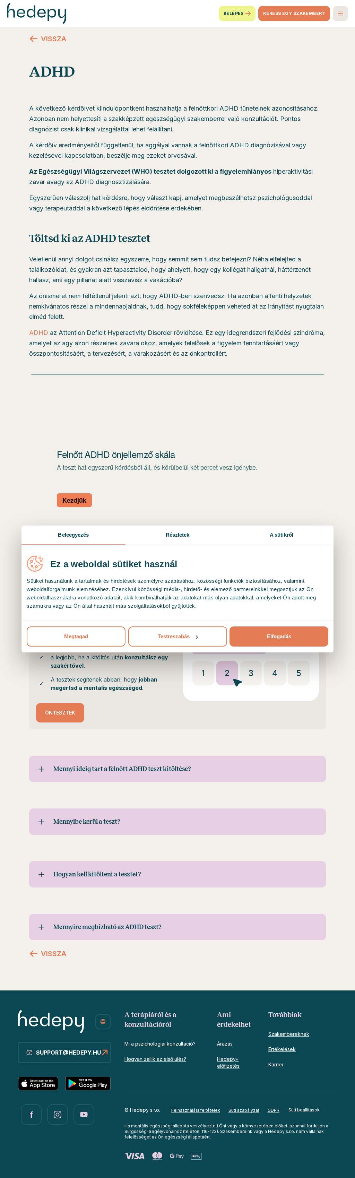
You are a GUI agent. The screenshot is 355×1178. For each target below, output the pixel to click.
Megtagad (76, 636)
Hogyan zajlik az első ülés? (155, 1059)
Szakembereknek (288, 1034)
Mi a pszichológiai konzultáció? (160, 1044)
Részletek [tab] (178, 535)
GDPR (273, 1110)
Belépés (234, 13)
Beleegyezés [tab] (73, 535)
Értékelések (282, 1049)
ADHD (38, 332)
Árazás (225, 1044)
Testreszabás (174, 636)
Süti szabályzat (243, 1110)
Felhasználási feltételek (195, 1110)
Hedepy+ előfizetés (228, 1062)
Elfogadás (279, 636)
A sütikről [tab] (281, 535)
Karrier (276, 1064)
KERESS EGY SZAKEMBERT (294, 13)
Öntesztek (60, 713)
